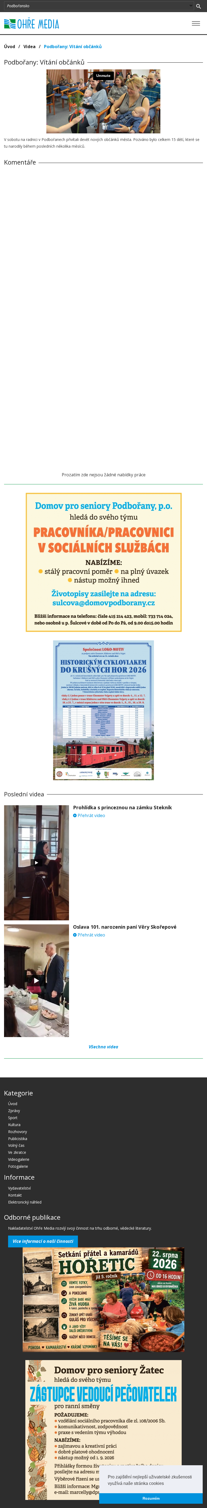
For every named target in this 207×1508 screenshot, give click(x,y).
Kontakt (15, 1195)
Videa (29, 46)
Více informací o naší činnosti (43, 1241)
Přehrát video (91, 815)
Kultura (14, 1124)
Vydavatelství (19, 1188)
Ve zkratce (17, 1152)
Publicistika (17, 1138)
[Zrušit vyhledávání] (198, 6)
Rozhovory (17, 1131)
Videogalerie (18, 1159)
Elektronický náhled (25, 1202)
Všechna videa (103, 1047)
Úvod (9, 46)
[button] (166, 1484)
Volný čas (16, 1145)
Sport (13, 1117)
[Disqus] (103, 245)
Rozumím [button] (151, 1498)
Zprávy (14, 1110)
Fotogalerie (18, 1166)
